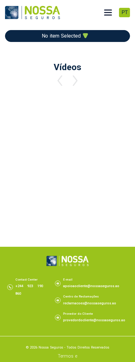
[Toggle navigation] (108, 12)
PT (125, 12)
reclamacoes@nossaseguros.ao (89, 303)
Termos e (67, 356)
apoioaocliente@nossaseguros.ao (91, 286)
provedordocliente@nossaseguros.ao (94, 320)
